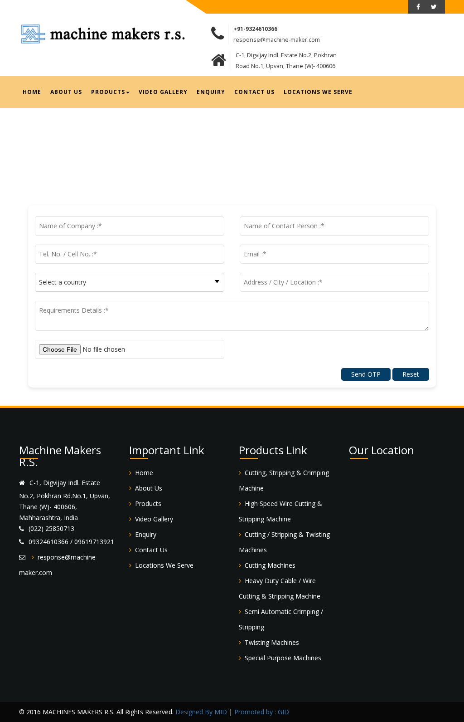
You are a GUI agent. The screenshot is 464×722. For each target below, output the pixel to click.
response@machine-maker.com (276, 40)
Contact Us (254, 92)
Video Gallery (163, 92)
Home (32, 92)
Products (108, 92)
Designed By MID (201, 711)
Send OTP (366, 374)
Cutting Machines (270, 565)
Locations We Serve (318, 92)
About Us (66, 92)
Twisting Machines (272, 642)
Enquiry (211, 92)
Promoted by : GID (261, 711)
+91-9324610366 (255, 29)
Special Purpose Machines (283, 657)
